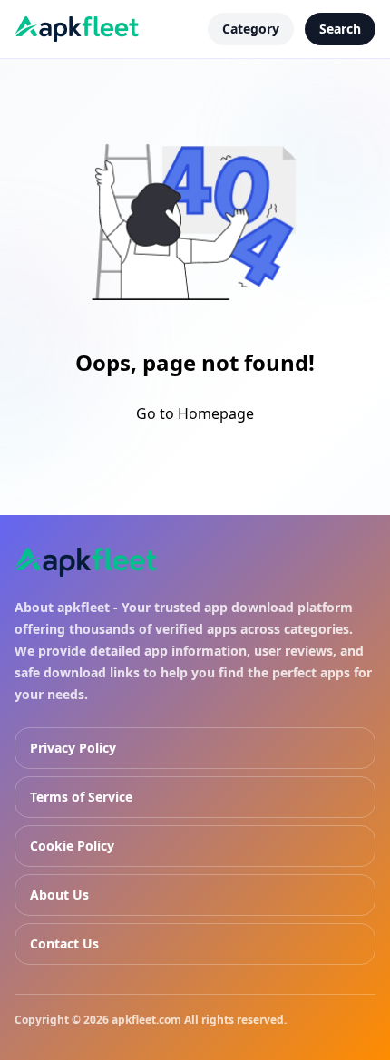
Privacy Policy (73, 747)
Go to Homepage (195, 413)
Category (250, 28)
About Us (59, 894)
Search (340, 28)
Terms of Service (81, 796)
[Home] (86, 562)
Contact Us (64, 943)
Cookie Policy (72, 845)
